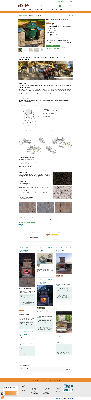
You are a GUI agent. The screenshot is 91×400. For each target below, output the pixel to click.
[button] (2, 397)
